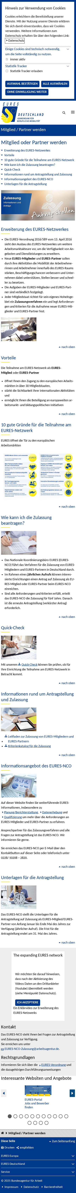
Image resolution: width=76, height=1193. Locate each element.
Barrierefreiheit (53, 1187)
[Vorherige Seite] (3, 1093)
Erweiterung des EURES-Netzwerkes (27, 150)
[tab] (10, 1116)
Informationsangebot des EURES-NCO (28, 179)
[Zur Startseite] (22, 112)
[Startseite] (2, 1133)
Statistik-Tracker (16, 66)
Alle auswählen (55, 84)
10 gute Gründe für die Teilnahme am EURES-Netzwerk (39, 160)
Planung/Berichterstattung (21, 812)
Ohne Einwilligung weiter (27, 92)
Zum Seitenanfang (63, 1141)
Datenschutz (16, 40)
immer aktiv (17, 59)
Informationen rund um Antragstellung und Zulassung (38, 174)
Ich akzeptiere (27, 1002)
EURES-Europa (9, 1156)
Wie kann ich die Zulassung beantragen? (29, 165)
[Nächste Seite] (72, 1093)
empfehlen (27, 1147)
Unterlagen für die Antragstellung (25, 184)
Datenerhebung (52, 812)
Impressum (11, 1187)
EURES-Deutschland (13, 1164)
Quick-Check (12, 170)
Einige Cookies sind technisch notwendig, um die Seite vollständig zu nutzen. (32, 52)
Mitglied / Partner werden (26, 1133)
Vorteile (9, 155)
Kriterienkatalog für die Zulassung (29, 746)
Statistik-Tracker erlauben (26, 71)
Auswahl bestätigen (22, 84)
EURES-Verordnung (53, 1065)
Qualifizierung (13, 817)
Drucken (9, 1147)
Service (5, 1172)
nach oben (68, 347)
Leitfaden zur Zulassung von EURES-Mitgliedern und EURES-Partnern (41, 739)
